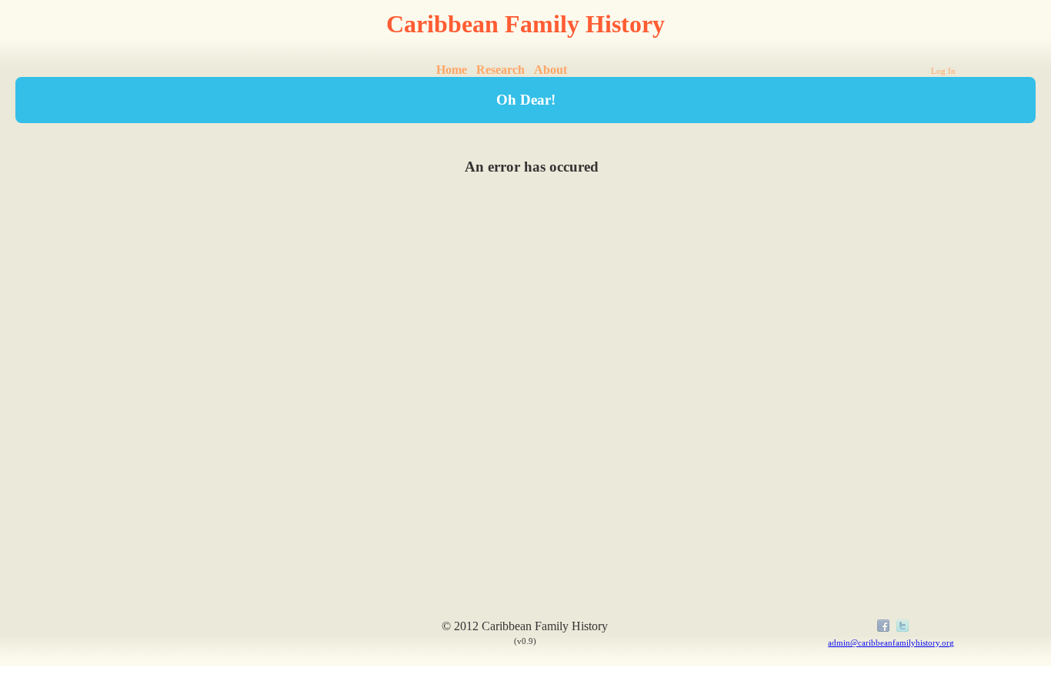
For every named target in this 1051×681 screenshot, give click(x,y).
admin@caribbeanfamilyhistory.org (891, 642)
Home (451, 69)
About (550, 69)
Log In (943, 70)
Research (500, 69)
